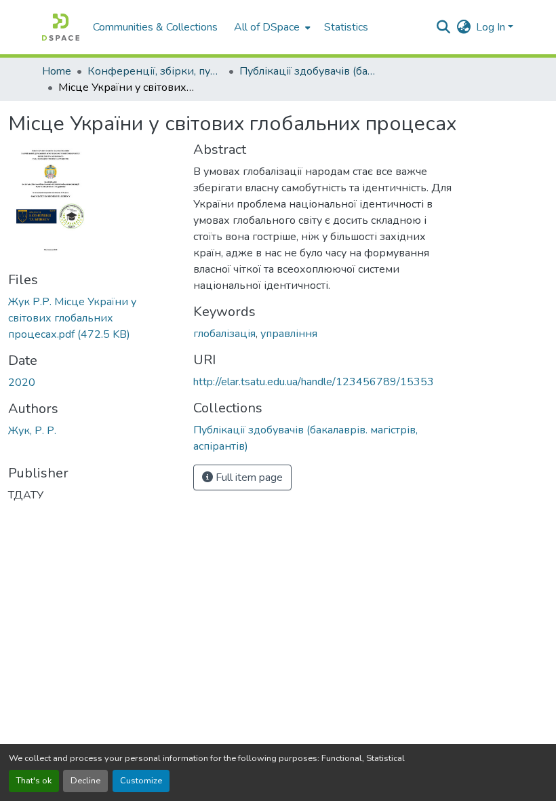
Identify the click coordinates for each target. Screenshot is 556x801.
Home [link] (56, 71)
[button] (60, 27)
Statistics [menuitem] (346, 27)
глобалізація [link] (224, 333)
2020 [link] (21, 382)
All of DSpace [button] (267, 27)
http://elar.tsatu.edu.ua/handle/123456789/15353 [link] (313, 381)
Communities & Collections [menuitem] (155, 27)
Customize (141, 781)
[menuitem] (271, 27)
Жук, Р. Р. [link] (32, 430)
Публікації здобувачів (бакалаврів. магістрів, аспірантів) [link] (307, 71)
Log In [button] (492, 27)
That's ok (34, 781)
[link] (92, 318)
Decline (85, 781)
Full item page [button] (248, 477)
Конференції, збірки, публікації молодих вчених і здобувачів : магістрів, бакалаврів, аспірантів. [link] (155, 71)
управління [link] (288, 333)
